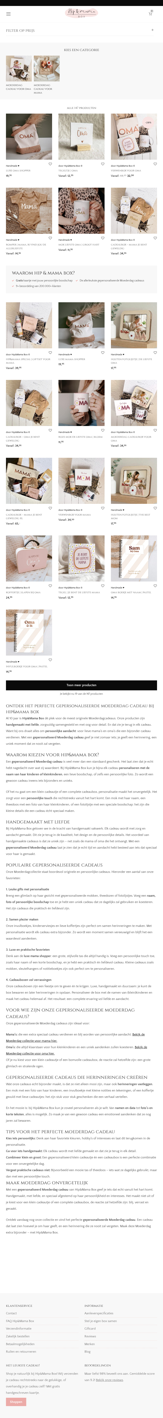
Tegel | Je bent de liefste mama (79, 592)
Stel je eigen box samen (100, 1321)
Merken (89, 1344)
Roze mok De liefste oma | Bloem (80, 437)
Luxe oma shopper (18, 170)
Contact (11, 1313)
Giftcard (90, 1328)
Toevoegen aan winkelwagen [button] (24, 174)
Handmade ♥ (12, 166)
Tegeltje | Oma (68, 170)
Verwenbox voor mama (74, 515)
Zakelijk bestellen (18, 1336)
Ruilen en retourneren (21, 1351)
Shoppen (16, 1402)
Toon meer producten (81, 685)
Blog (87, 1351)
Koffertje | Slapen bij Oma (23, 592)
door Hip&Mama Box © (70, 166)
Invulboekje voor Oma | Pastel (27, 666)
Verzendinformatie (18, 1328)
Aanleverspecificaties (98, 1313)
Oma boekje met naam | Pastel (131, 592)
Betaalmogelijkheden (20, 1344)
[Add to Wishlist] (50, 164)
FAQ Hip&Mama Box (20, 1321)
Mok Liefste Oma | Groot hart (78, 244)
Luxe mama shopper (71, 359)
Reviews (90, 1336)
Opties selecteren (68, 174)
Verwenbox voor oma (126, 170)
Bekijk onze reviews (109, 1380)
